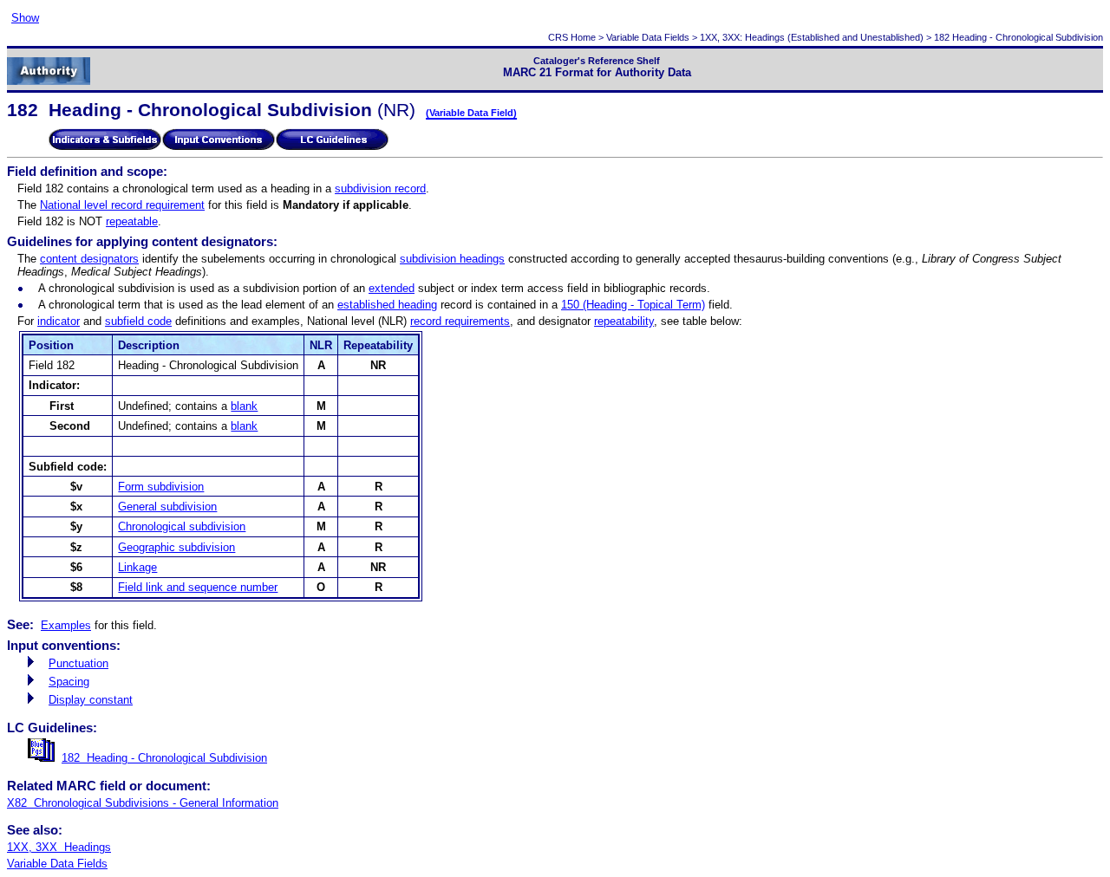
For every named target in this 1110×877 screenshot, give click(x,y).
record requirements (460, 321)
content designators (89, 258)
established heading (387, 304)
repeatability (624, 321)
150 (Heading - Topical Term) (633, 304)
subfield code (138, 321)
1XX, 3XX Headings (59, 847)
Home (583, 37)
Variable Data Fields (647, 37)
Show (25, 17)
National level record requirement (122, 204)
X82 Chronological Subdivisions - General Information (142, 802)
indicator (58, 321)
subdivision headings (452, 258)
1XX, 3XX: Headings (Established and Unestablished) (812, 37)
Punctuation (78, 663)
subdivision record (380, 188)
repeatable (132, 221)
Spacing (69, 681)
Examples (66, 625)
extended (392, 288)
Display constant (91, 699)
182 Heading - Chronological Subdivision (164, 757)
